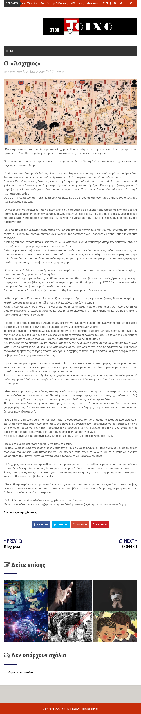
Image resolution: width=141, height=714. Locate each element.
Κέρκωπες (77, 3)
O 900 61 (129, 546)
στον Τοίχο (70, 708)
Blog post (12, 546)
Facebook (42, 524)
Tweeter (62, 524)
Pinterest (101, 524)
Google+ (81, 524)
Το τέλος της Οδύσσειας (53, 3)
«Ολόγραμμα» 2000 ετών (22, 3)
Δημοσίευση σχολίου (21, 672)
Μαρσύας (93, 3)
